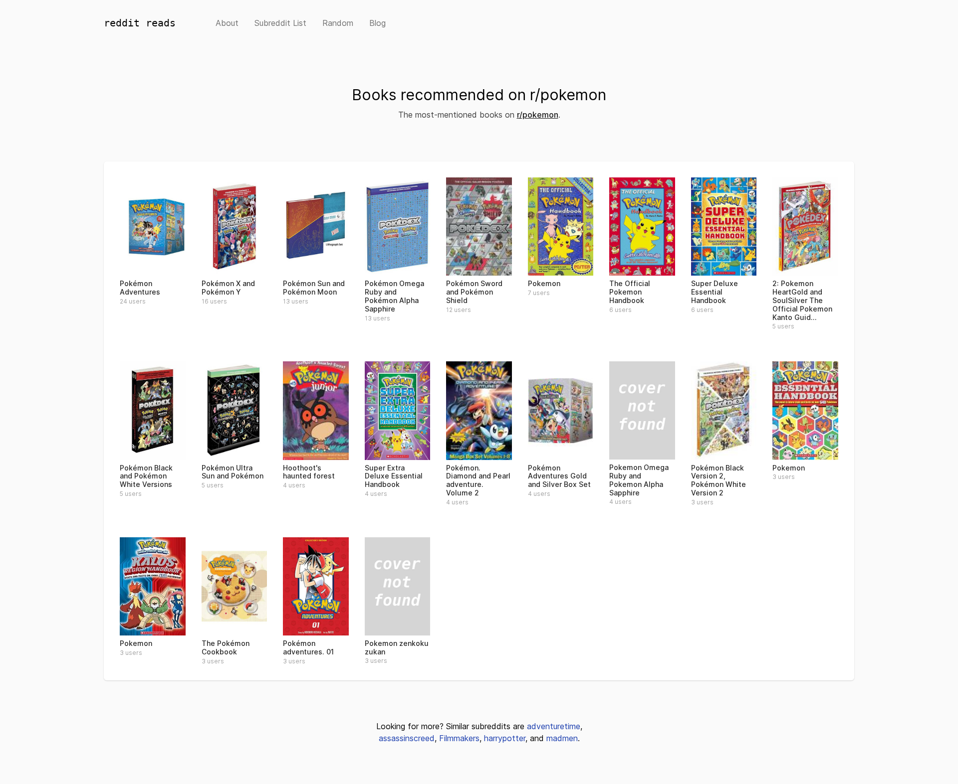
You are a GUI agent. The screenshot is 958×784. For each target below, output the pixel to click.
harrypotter (504, 738)
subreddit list (280, 23)
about (227, 23)
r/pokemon (537, 115)
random (337, 23)
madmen (562, 738)
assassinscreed (407, 738)
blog (377, 23)
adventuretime (553, 726)
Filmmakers (459, 738)
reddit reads (140, 23)
